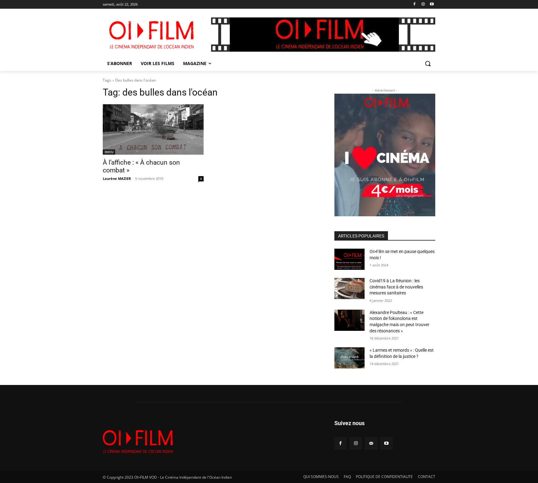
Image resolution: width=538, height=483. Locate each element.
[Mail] (371, 443)
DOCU (109, 152)
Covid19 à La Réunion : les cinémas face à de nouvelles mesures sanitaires (396, 286)
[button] (427, 63)
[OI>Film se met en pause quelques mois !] (349, 259)
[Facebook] (414, 4)
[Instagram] (423, 4)
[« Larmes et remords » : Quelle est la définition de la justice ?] (349, 357)
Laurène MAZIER (117, 178)
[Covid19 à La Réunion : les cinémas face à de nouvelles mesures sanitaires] (349, 288)
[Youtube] (431, 4)
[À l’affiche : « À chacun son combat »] (153, 129)
